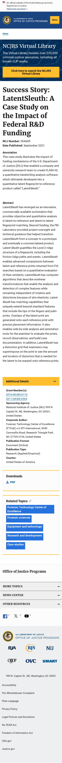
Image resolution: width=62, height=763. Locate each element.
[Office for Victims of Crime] (31, 663)
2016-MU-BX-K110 (16, 394)
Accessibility (9, 685)
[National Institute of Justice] (50, 650)
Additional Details (17, 381)
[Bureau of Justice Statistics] (31, 652)
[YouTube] (27, 617)
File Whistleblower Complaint (18, 693)
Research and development (24, 535)
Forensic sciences (18, 517)
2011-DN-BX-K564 (16, 398)
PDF (12, 482)
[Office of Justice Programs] (7, 20)
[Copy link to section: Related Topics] (29, 500)
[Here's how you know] (31, 6)
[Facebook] (6, 617)
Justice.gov (8, 748)
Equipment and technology (24, 526)
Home (5, 33)
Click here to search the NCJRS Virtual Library (31, 72)
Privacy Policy (9, 709)
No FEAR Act (9, 724)
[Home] (31, 20)
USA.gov (6, 740)
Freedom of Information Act (17, 732)
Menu (54, 20)
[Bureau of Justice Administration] (12, 650)
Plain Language (10, 701)
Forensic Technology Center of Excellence (26, 509)
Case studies (15, 544)
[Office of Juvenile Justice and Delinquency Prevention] (12, 664)
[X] (17, 617)
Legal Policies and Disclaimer (18, 716)
